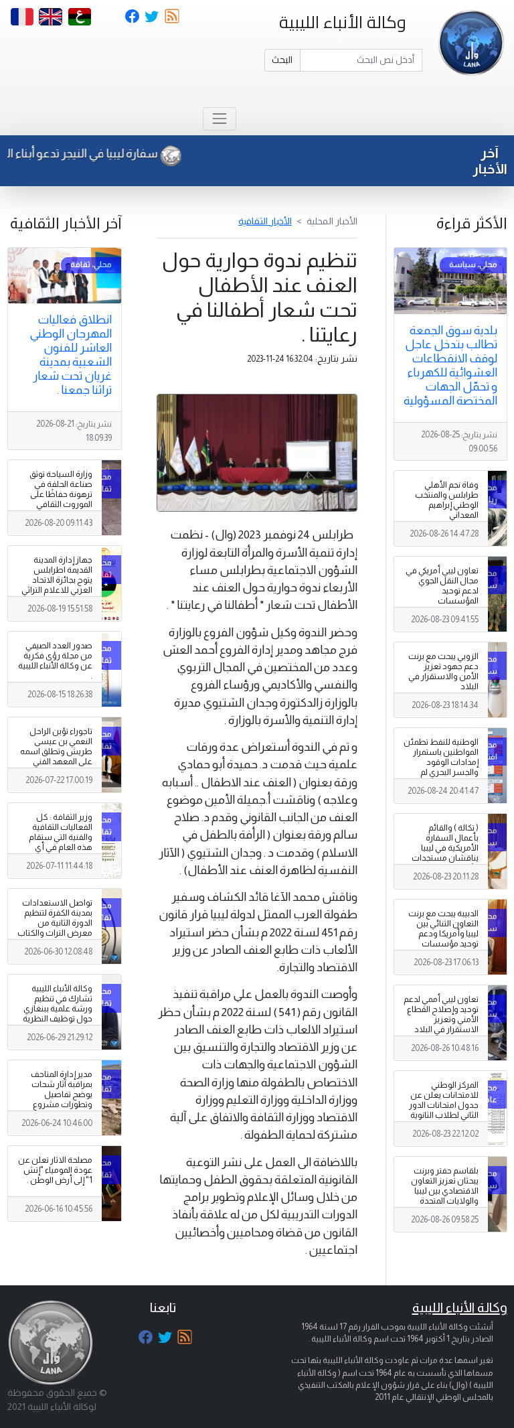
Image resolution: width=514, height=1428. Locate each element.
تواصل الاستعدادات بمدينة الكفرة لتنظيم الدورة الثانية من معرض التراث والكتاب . (54, 923)
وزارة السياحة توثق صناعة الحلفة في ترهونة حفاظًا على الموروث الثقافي (60, 489)
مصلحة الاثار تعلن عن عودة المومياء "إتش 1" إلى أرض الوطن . (55, 1170)
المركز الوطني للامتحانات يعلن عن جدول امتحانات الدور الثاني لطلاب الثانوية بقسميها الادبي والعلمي (444, 1110)
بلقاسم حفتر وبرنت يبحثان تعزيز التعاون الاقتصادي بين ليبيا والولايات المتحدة (445, 1186)
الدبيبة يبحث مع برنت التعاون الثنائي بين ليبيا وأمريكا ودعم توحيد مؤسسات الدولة (443, 933)
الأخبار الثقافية (265, 221)
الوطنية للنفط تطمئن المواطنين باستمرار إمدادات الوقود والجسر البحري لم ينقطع (441, 762)
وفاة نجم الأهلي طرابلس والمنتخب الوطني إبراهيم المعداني (447, 500)
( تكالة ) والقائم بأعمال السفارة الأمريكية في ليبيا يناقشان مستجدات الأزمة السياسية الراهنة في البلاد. (445, 853)
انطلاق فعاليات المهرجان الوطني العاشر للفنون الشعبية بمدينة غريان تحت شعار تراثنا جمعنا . (70, 355)
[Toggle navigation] (219, 119)
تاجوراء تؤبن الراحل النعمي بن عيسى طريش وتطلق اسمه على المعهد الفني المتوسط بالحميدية (56, 751)
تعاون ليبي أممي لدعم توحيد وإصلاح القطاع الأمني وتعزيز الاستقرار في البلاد (441, 1014)
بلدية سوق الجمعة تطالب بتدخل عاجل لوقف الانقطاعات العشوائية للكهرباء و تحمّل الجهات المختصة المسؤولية (450, 365)
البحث (282, 59)
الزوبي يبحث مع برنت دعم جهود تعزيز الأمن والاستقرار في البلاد (443, 671)
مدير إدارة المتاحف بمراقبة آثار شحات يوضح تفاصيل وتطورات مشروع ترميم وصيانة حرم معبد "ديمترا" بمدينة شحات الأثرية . (58, 1105)
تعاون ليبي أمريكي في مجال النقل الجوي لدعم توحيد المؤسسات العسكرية (442, 591)
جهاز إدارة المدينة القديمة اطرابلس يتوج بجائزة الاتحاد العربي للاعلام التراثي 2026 (56, 580)
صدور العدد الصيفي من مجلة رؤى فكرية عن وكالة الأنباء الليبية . (55, 661)
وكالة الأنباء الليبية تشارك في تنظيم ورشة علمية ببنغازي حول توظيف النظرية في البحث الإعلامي (57, 1008)
